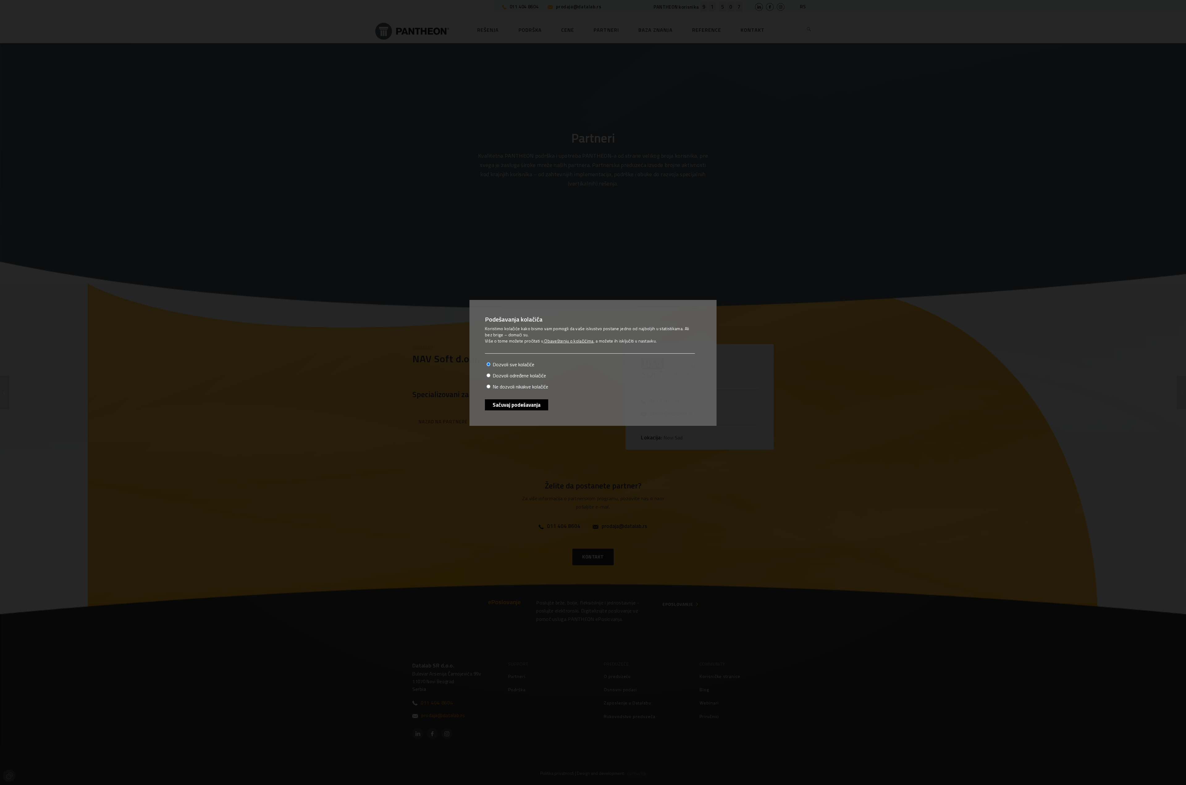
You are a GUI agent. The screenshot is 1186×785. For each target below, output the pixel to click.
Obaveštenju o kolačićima (568, 341)
